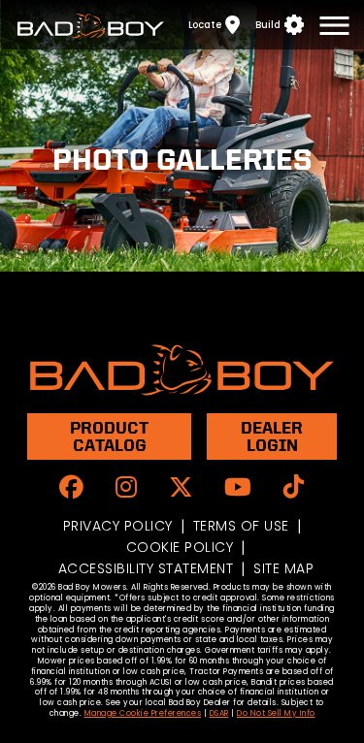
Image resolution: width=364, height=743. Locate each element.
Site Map (283, 568)
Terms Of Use (241, 526)
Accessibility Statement (146, 568)
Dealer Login (272, 436)
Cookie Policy (180, 547)
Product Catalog (109, 436)
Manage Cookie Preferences (143, 713)
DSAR (219, 713)
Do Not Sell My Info (276, 713)
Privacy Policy (118, 526)
